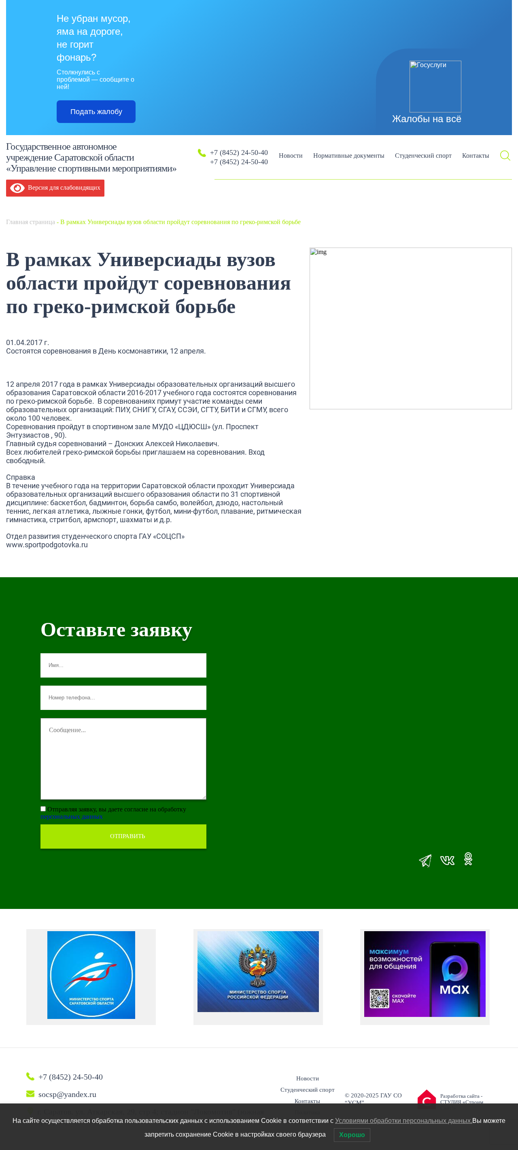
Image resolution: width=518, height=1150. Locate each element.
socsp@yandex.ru (67, 1094)
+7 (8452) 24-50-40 (239, 152)
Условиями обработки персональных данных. (403, 1120)
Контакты (475, 155)
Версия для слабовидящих (62, 187)
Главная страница (30, 221)
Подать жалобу (96, 112)
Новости (291, 155)
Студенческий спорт (423, 155)
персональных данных (71, 816)
